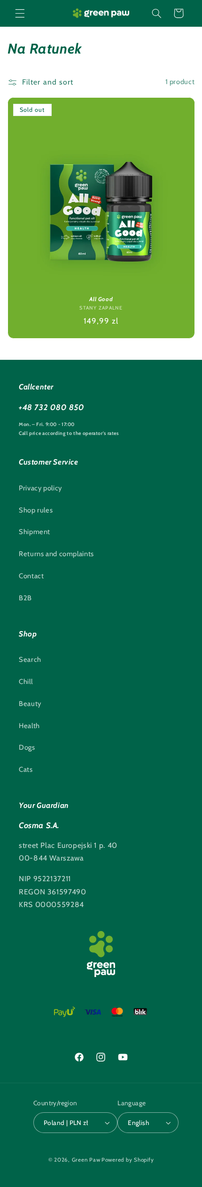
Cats (26, 769)
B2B (25, 598)
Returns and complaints (56, 554)
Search (30, 659)
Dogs (27, 747)
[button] (20, 13)
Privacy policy (40, 488)
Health (29, 726)
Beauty (30, 703)
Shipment (34, 532)
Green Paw (86, 1159)
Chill (25, 681)
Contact (31, 576)
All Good (101, 298)
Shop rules (36, 510)
